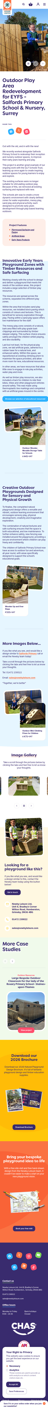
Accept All (13, 1384)
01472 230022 (19, 919)
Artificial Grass (18, 236)
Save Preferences (16, 1391)
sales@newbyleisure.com (25, 928)
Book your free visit (24, 1229)
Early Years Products (21, 240)
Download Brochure (24, 1127)
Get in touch (12, 892)
